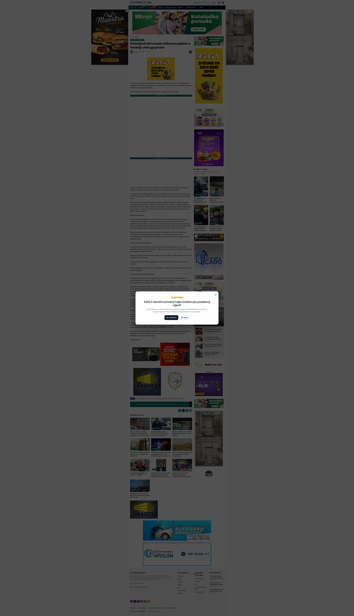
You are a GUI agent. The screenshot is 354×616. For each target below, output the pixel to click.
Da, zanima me (171, 317)
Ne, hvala (184, 317)
